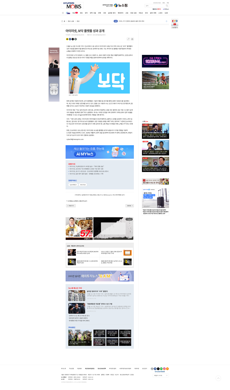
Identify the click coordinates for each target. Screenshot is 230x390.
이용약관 (136, 368)
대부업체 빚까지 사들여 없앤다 (78, 318)
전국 (146, 13)
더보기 (166, 21)
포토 (81, 13)
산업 (127, 13)
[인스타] (164, 368)
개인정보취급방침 (89, 368)
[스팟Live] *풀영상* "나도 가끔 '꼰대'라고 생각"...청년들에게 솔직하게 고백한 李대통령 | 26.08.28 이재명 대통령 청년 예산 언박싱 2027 (155, 135)
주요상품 (71, 368)
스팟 (145, 121)
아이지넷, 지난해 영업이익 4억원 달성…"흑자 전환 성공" (87, 166)
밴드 (75, 39)
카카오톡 (67, 39)
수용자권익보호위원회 (125, 368)
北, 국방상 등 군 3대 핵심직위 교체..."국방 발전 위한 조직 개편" (137, 21)
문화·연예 (153, 13)
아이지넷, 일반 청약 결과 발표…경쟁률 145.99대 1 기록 (86, 174)
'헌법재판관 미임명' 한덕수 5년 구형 (99, 304)
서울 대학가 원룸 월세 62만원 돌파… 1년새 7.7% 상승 (99, 333)
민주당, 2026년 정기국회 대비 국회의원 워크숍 (112, 341)
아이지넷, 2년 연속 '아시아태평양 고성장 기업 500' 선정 (86, 169)
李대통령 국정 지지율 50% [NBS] (79, 321)
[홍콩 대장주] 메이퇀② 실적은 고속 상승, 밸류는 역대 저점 (111, 262)
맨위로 (129, 205)
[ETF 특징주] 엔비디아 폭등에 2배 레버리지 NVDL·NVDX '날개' (87, 252)
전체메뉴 (63, 13)
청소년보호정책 (102, 368)
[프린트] (132, 39)
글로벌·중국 (112, 13)
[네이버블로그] (161, 368)
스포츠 (160, 13)
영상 (73, 13)
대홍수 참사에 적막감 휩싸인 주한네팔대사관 (125, 333)
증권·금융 (133, 13)
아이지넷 (83, 185)
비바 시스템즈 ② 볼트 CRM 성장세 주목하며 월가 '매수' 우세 (111, 252)
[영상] (155, 131)
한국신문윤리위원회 (160, 372)
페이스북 (70, 39)
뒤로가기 (71, 205)
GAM (166, 13)
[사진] (76, 295)
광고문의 (144, 368)
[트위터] (158, 368)
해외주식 (157, 9)
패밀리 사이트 (158, 375)
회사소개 (63, 368)
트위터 (73, 39)
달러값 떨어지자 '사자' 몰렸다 (97, 291)
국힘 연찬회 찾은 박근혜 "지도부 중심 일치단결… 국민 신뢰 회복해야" (99, 342)
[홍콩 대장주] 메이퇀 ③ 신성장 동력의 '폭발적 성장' (87, 262)
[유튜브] (152, 368)
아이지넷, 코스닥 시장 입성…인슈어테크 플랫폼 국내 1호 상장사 (89, 171)
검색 (167, 5)
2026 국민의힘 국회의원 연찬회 (125, 342)
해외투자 (120, 13)
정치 (86, 13)
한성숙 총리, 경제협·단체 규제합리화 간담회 (112, 333)
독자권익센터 (112, 368)
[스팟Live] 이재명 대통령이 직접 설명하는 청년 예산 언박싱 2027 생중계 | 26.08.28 (155, 169)
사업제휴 (79, 368)
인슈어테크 (73, 185)
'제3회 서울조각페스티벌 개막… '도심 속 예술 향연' (79, 342)
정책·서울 (93, 13)
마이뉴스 (166, 9)
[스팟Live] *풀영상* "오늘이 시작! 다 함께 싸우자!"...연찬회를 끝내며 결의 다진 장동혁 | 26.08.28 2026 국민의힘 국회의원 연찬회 (155, 152)
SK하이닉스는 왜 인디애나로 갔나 (79, 316)
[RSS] (167, 368)
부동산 (141, 13)
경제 (99, 13)
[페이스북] (155, 368)
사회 (104, 13)
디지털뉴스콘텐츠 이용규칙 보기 (77, 201)
